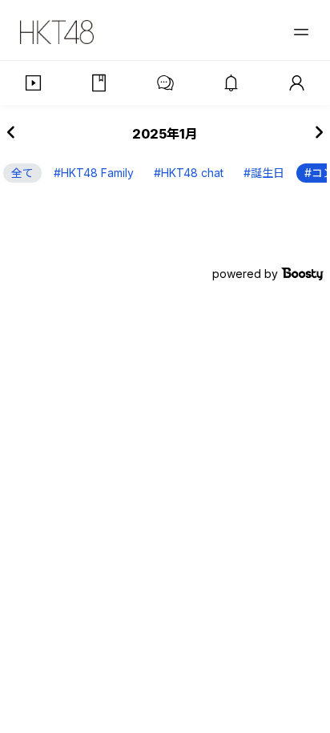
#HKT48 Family (94, 172)
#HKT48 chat (188, 172)
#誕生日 (263, 172)
